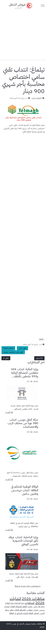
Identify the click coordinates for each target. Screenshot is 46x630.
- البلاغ (42, 339)
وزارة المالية (9, 603)
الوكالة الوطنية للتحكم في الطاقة (21, 613)
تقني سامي (22, 348)
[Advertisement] (23, 34)
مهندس (42, 610)
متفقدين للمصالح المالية (23, 610)
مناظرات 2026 (33, 598)
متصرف (7, 606)
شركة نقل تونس (39, 606)
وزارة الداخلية (19, 603)
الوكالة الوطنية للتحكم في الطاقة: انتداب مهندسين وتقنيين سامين (24, 490)
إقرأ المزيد (9, 412)
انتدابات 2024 (8, 348)
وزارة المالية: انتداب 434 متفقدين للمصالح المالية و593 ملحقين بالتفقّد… (24, 372)
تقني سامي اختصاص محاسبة (13, 352)
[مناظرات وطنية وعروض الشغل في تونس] (20, 5)
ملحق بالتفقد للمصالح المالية (21, 606)
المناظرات (29, 603)
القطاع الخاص (36, 98)
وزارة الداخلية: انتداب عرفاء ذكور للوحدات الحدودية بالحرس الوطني (23, 541)
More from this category (28, 586)
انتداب (35, 610)
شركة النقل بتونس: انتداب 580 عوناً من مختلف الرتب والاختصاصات (23, 423)
